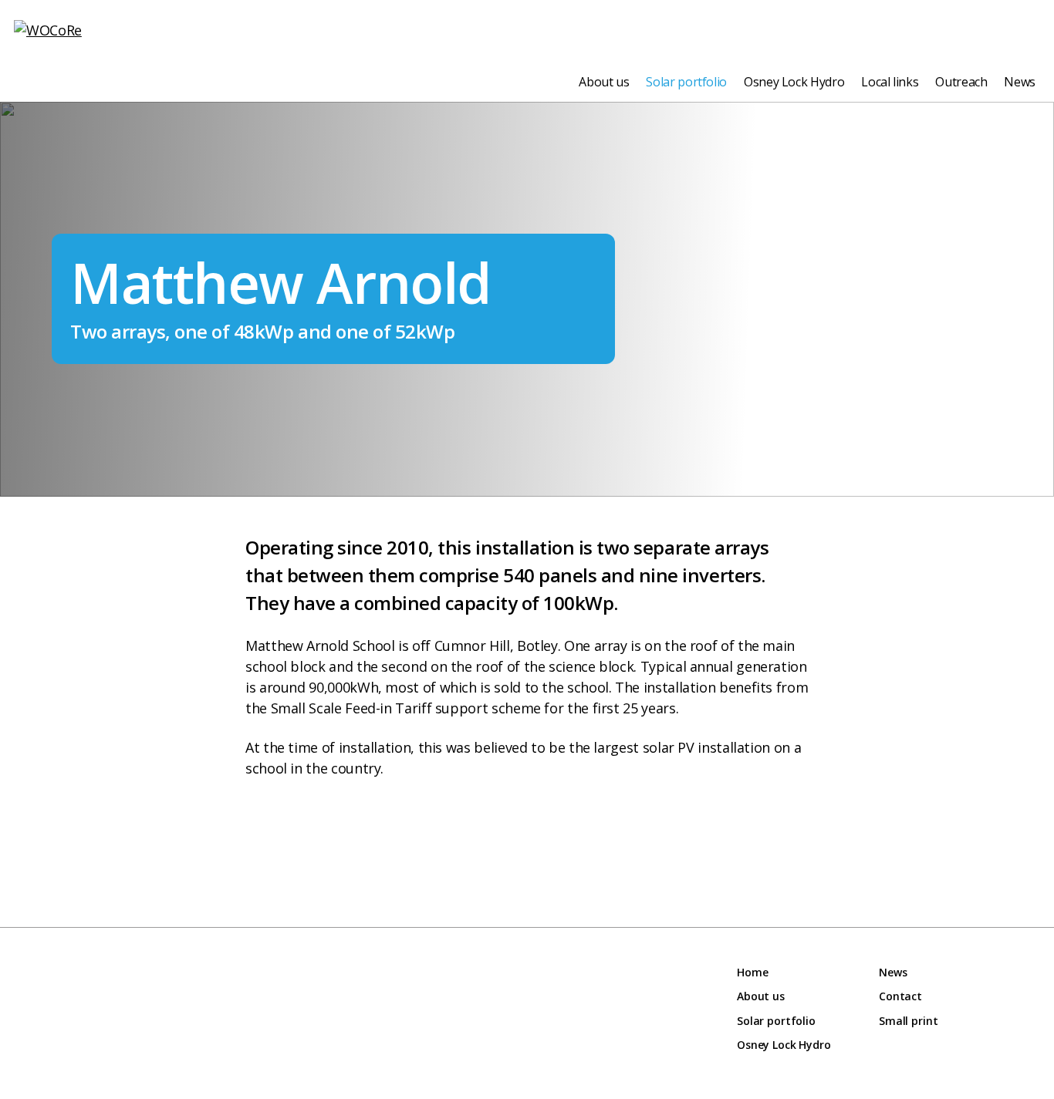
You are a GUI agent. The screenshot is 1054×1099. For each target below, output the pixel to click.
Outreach (961, 81)
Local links (889, 81)
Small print (908, 1020)
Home (752, 972)
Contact (900, 996)
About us (604, 81)
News (1019, 81)
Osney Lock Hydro (794, 81)
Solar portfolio (686, 81)
